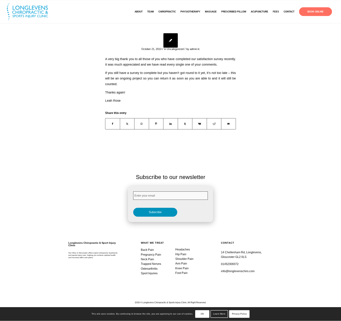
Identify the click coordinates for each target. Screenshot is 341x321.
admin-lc (195, 49)
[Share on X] (127, 123)
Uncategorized (175, 49)
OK (202, 314)
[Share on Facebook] (112, 123)
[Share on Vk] (199, 123)
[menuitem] (138, 11)
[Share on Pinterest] (156, 123)
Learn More (219, 314)
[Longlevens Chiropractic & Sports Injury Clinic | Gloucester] (32, 11)
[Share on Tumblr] (185, 123)
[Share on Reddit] (214, 123)
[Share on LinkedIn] (170, 123)
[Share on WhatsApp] (141, 123)
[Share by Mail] (228, 123)
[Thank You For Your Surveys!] (170, 40)
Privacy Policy (239, 314)
